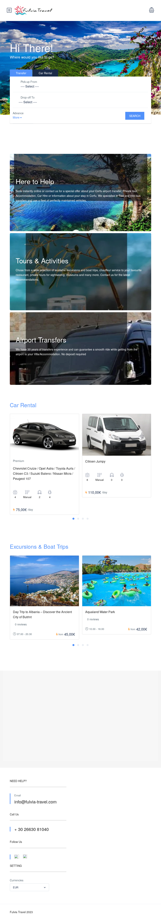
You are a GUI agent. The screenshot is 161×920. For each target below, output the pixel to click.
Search (134, 116)
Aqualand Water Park (100, 612)
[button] (73, 519)
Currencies (16, 880)
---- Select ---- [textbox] (30, 86)
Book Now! (26, 377)
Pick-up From (29, 82)
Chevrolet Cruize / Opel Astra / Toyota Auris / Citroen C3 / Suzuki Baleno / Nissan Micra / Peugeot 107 (44, 473)
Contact (24, 223)
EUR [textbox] (15, 887)
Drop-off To (28, 97)
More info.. (26, 302)
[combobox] (80, 86)
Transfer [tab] (21, 73)
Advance (18, 113)
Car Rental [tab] (45, 73)
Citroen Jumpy (95, 461)
